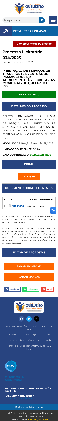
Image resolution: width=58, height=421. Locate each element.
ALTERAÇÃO (18, 206)
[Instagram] (36, 319)
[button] (53, 20)
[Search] (42, 20)
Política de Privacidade (29, 407)
